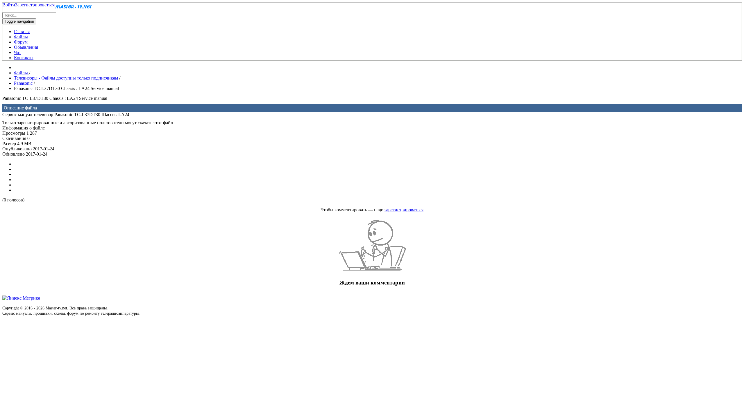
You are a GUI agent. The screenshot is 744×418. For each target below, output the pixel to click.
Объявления (26, 47)
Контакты (23, 57)
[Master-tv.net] (73, 9)
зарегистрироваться (403, 209)
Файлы (21, 36)
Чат (17, 52)
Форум (21, 41)
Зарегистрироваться (35, 4)
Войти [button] (8, 4)
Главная (22, 31)
